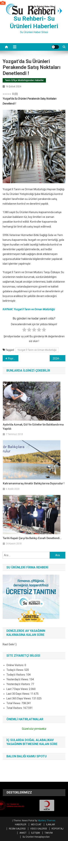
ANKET (22, 833)
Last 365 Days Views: (19, 698)
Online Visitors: (15, 665)
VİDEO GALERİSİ (38, 828)
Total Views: (13, 703)
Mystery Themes (46, 820)
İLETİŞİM (35, 833)
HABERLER (20, 824)
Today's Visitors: (16, 674)
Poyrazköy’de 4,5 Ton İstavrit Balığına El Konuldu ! (13, 358)
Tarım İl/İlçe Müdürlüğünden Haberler (24, 80)
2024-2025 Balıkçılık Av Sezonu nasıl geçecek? (59, 358)
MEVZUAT (36, 824)
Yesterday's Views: (17, 679)
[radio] (24, 330)
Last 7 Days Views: (17, 689)
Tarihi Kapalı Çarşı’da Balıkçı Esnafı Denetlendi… (32, 538)
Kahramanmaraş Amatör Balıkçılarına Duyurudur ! (33, 483)
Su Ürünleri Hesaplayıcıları (36, 837)
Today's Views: (15, 669)
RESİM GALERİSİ (17, 828)
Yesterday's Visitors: (18, 684)
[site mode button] (55, 47)
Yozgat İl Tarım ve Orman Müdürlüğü (37, 349)
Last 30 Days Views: (18, 693)
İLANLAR (50, 824)
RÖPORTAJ (57, 828)
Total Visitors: (14, 707)
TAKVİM (49, 833)
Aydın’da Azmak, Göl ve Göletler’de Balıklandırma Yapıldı (33, 426)
